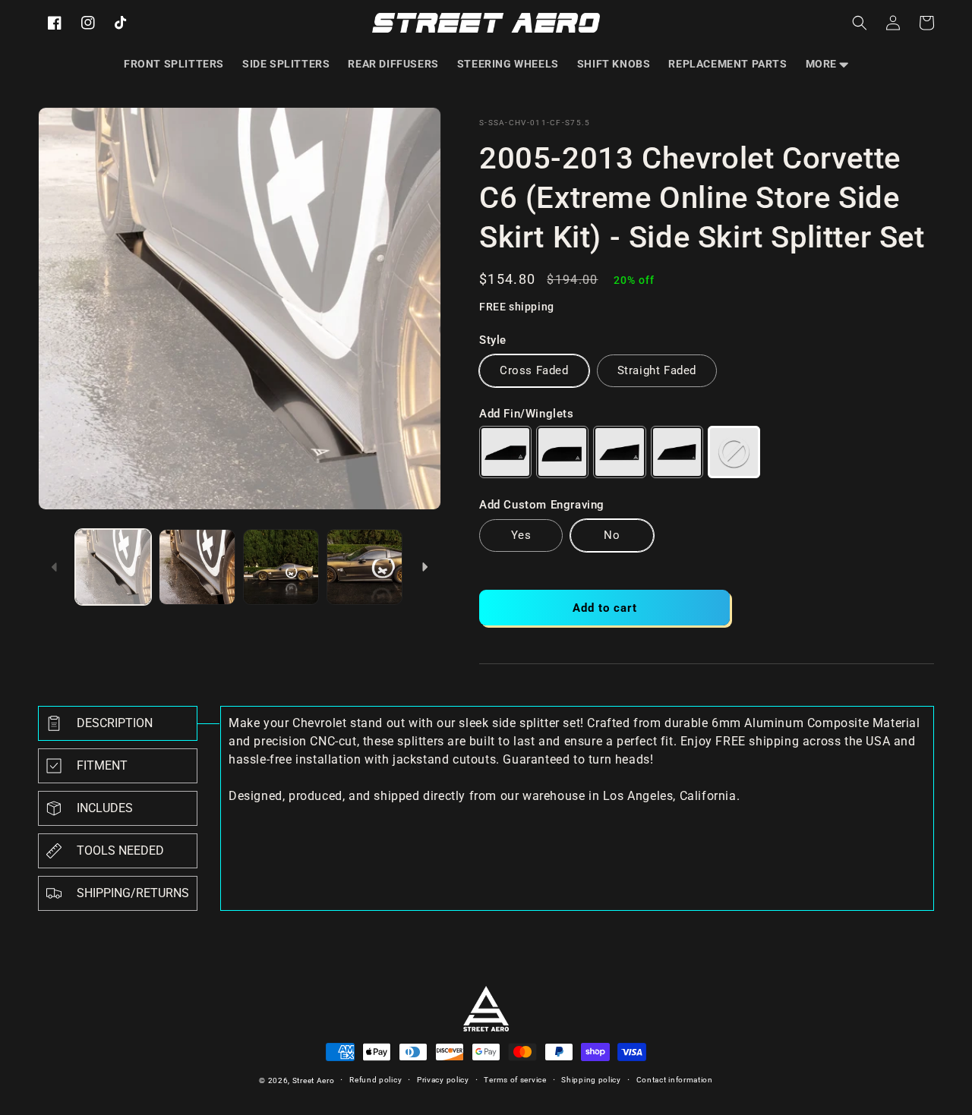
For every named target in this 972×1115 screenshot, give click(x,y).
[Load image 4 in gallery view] (364, 567)
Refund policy (375, 1080)
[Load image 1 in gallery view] (113, 567)
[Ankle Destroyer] (619, 452)
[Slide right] (424, 567)
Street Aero (313, 1080)
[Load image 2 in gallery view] (197, 567)
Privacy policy (443, 1080)
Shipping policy (591, 1080)
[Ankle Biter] (505, 452)
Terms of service (515, 1080)
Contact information (674, 1080)
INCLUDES (105, 808)
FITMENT (102, 765)
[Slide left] (54, 567)
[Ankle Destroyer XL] (677, 452)
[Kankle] (562, 452)
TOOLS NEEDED (120, 850)
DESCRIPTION (115, 723)
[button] (827, 64)
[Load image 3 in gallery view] (281, 567)
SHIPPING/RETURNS (133, 893)
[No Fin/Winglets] (734, 452)
